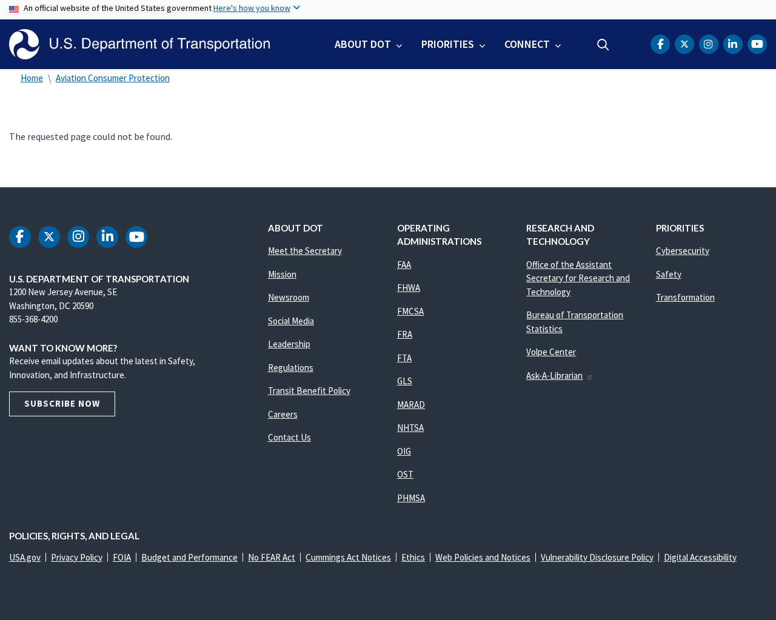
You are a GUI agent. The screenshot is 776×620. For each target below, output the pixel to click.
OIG (404, 451)
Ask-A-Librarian (554, 375)
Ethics (413, 557)
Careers (283, 414)
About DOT (363, 44)
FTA (404, 358)
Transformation (685, 297)
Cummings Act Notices (348, 557)
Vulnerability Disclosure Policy (597, 557)
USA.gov (25, 557)
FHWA (408, 287)
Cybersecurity (682, 250)
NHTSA (410, 427)
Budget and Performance (189, 557)
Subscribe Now (62, 403)
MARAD (411, 404)
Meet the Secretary (305, 250)
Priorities (447, 44)
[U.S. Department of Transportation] (139, 44)
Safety (668, 274)
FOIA (122, 557)
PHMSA (411, 498)
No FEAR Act (271, 557)
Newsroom (288, 297)
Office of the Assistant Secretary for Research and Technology (578, 278)
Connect (527, 44)
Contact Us (289, 437)
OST (405, 474)
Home (32, 78)
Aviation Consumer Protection (113, 78)
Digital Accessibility (700, 557)
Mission (282, 274)
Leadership (289, 344)
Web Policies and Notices (482, 557)
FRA (404, 334)
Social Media (291, 321)
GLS (404, 381)
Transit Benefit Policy (309, 390)
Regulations (290, 367)
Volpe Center (551, 352)
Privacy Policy (76, 557)
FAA (404, 264)
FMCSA (410, 311)
